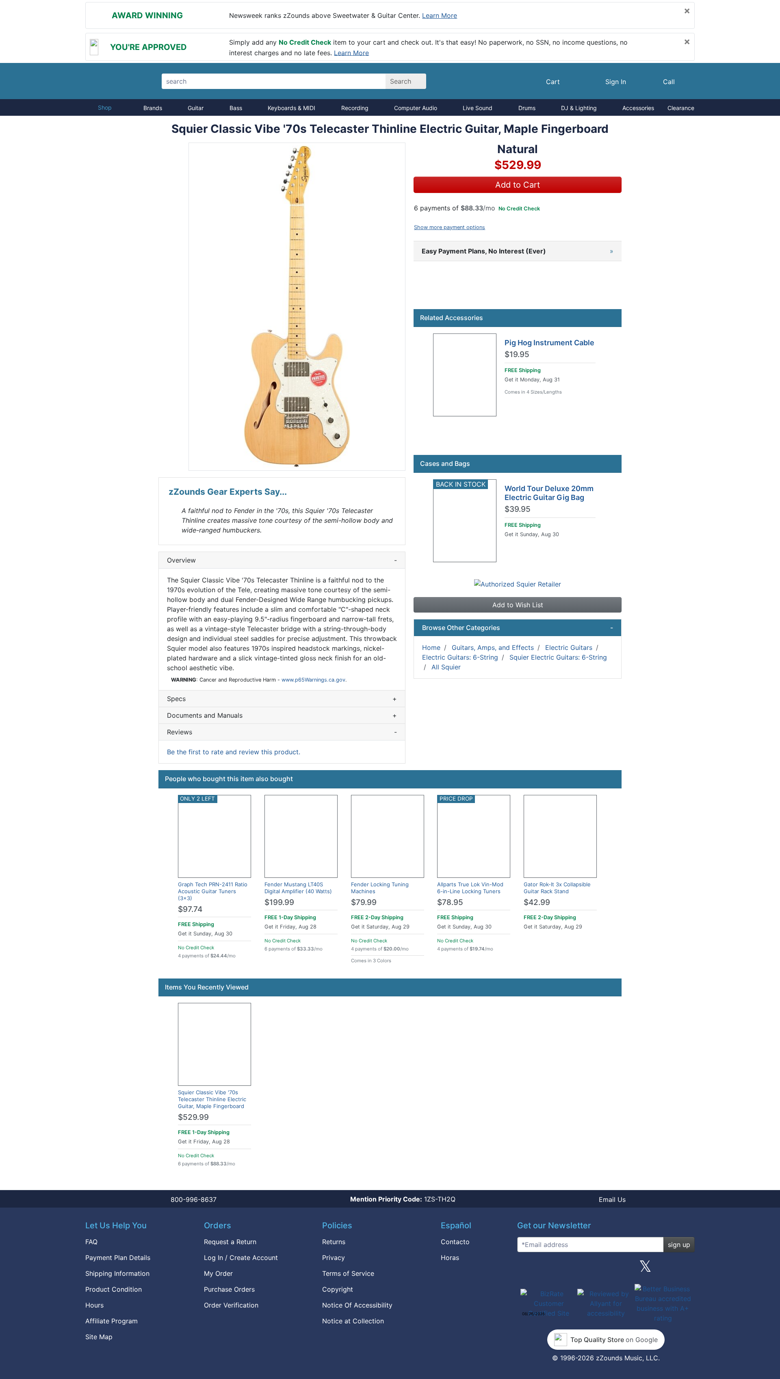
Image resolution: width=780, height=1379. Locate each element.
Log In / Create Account (241, 1257)
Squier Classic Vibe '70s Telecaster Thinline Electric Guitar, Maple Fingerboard (212, 1099)
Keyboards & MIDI (291, 107)
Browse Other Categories (517, 627)
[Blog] (526, 1269)
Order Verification (231, 1305)
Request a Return (230, 1242)
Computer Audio (415, 107)
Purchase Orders (229, 1289)
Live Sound (477, 107)
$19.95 (517, 354)
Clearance (680, 107)
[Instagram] (606, 1269)
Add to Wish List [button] (517, 605)
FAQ (91, 1242)
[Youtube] (685, 1269)
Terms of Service (348, 1273)
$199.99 (279, 902)
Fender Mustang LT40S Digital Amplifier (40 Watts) (298, 887)
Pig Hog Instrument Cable (549, 342)
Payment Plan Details (117, 1257)
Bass (236, 107)
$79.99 (364, 902)
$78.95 (450, 902)
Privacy (333, 1257)
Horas (450, 1257)
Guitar (196, 107)
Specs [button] (282, 698)
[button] (297, 306)
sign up (679, 1244)
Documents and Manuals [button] (282, 715)
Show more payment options (449, 227)
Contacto (455, 1242)
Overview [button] (282, 560)
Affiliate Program (111, 1321)
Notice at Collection (353, 1321)
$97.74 (190, 909)
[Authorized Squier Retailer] (517, 583)
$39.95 (518, 509)
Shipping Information (117, 1273)
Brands (152, 107)
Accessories (638, 107)
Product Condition (113, 1289)
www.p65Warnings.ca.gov (313, 680)
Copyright (337, 1289)
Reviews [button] (282, 732)
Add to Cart (517, 185)
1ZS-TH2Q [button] (402, 1199)
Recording (354, 107)
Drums (526, 107)
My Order (218, 1273)
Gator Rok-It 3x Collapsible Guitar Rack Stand (557, 887)
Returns (333, 1242)
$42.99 (537, 902)
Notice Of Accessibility (357, 1305)
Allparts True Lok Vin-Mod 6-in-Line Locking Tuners (470, 887)
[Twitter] (645, 1269)
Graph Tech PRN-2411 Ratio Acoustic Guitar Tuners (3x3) (212, 891)
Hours (94, 1305)
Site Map (99, 1337)
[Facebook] (566, 1269)
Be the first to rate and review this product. (233, 752)
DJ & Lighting (579, 107)
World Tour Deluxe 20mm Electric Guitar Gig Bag (549, 493)
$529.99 (193, 1117)
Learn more (439, 15)
